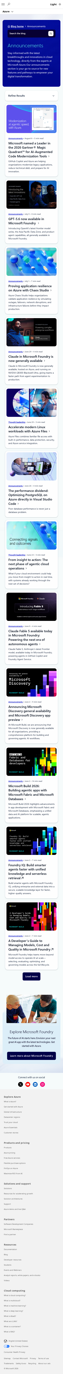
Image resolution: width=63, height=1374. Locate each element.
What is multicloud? (12, 1300)
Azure (6, 11)
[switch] (60, 4)
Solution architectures (13, 1199)
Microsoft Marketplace (13, 1229)
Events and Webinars (12, 1270)
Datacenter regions (12, 1117)
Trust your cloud (11, 1122)
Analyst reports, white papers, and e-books (22, 1275)
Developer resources (12, 1259)
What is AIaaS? (10, 1316)
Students (7, 1265)
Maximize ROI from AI (13, 1173)
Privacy (33, 1358)
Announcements (15, 138)
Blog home (17, 26)
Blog (6, 1254)
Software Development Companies (18, 1224)
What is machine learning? (15, 1305)
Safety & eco (21, 1363)
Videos (7, 1280)
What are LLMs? (10, 1321)
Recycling (32, 1363)
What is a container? (12, 1326)
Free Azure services (12, 1158)
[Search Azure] (8, 4)
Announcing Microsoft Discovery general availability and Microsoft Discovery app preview (29, 713)
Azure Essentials (10, 1127)
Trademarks (9, 1363)
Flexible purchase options (15, 1163)
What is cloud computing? (15, 1295)
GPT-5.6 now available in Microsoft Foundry (26, 221)
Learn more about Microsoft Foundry (31, 1055)
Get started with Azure (13, 1106)
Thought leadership (17, 422)
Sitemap (7, 1358)
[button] (32, 976)
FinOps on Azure (11, 1168)
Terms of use (43, 1358)
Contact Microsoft (20, 1358)
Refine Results (16, 95)
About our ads (44, 1363)
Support (7, 1204)
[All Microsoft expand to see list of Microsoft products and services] (3, 3)
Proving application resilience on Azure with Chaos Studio (30, 288)
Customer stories (11, 1132)
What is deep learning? (13, 1311)
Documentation (10, 1249)
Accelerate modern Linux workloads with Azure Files (28, 429)
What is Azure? (10, 1101)
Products (7, 1147)
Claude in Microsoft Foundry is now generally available (30, 359)
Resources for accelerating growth (18, 1193)
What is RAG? (9, 1331)
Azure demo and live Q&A (15, 1209)
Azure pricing (9, 1152)
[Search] (50, 33)
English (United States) (18, 1341)
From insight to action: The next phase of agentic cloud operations (28, 564)
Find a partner (10, 1234)
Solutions (8, 1188)
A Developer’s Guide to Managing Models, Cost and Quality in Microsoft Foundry (29, 945)
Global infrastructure (13, 1112)
